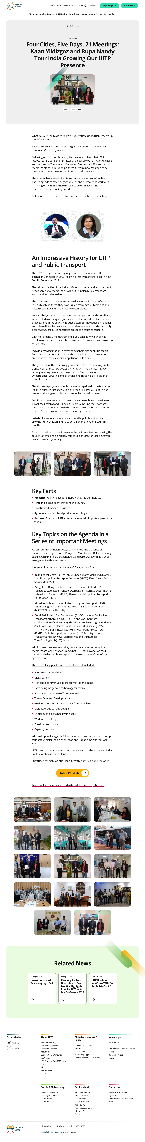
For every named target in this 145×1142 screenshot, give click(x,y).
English (92, 5)
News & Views (69, 5)
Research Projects (116, 1055)
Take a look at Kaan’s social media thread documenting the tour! (68, 785)
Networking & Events (92, 14)
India (73, 109)
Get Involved (110, 14)
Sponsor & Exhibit (82, 1095)
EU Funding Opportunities (85, 1054)
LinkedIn (15, 1048)
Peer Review (80, 1105)
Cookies (70, 1126)
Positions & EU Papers (84, 1045)
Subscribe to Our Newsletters (121, 1098)
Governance (46, 1064)
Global (66, 109)
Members (33, 14)
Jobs (42, 1067)
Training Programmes (50, 1095)
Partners (78, 1048)
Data (111, 1045)
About (52, 5)
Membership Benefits (50, 1045)
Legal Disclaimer (59, 1126)
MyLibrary (113, 1095)
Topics (111, 1051)
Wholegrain (71, 1132)
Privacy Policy (46, 1126)
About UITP (45, 1051)
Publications (114, 1042)
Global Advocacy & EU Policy (53, 14)
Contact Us (45, 1073)
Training (112, 1058)
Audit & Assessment (83, 1108)
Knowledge (74, 14)
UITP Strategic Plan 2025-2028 (53, 1061)
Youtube (15, 1043)
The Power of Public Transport (87, 1057)
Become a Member (49, 1048)
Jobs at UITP (80, 1111)
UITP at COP (80, 1051)
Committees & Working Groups (122, 1048)
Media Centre (46, 1070)
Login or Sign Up (109, 5)
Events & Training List (50, 1092)
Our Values (45, 1058)
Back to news (75, 26)
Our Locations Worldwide (51, 1055)
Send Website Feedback (119, 1092)
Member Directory (48, 1042)
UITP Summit (129, 5)
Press (59, 5)
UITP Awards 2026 (48, 1101)
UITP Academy (81, 1098)
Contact (78, 1114)
